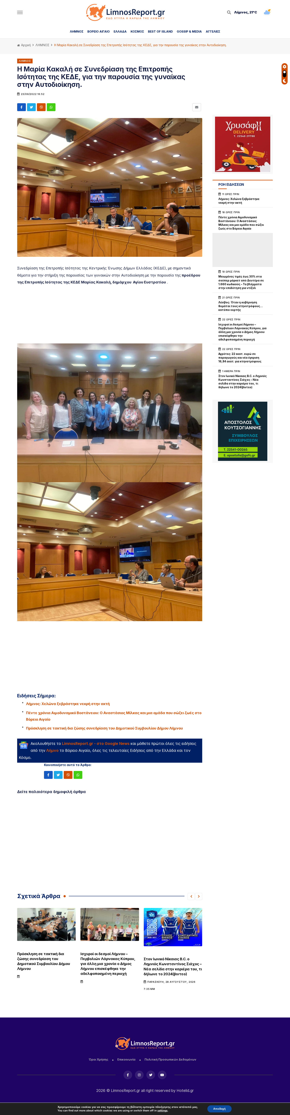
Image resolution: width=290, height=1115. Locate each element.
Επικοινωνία (126, 1059)
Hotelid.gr (185, 1090)
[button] (191, 896)
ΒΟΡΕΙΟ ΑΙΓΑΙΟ (98, 31)
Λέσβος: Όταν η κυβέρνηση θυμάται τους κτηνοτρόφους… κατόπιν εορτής (240, 306)
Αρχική (25, 45)
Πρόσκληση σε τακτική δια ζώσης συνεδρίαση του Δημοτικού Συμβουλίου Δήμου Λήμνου (104, 728)
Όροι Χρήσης (98, 1059)
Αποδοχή (219, 1109)
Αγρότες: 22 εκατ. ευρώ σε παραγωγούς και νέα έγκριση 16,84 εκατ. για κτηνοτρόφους (239, 357)
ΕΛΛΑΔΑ (120, 31)
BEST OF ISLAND (160, 31)
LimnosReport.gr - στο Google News (96, 743)
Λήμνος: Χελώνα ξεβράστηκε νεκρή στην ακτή (68, 704)
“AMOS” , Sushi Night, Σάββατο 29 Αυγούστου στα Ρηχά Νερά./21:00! (171, 959)
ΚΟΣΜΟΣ (137, 31)
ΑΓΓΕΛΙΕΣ (213, 31)
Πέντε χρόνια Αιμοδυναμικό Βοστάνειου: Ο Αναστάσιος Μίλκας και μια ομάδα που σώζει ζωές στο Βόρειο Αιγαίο (113, 716)
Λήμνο (52, 750)
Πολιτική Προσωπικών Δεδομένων (170, 1059)
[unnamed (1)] (242, 431)
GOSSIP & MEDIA (189, 31)
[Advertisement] (109, 315)
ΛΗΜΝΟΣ (76, 31)
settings (162, 1110)
